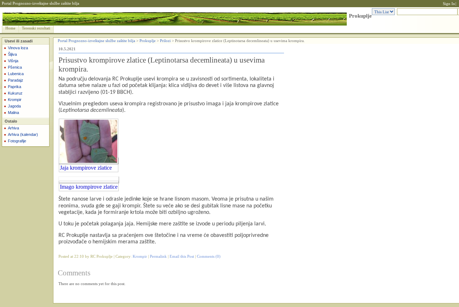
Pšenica (15, 67)
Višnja (13, 61)
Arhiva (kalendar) (23, 134)
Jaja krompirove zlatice (86, 168)
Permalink (158, 256)
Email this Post (182, 256)
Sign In (449, 4)
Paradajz (15, 80)
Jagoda (14, 106)
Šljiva (12, 54)
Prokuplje (360, 16)
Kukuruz (15, 93)
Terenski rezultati (36, 28)
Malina (13, 112)
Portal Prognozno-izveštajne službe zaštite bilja (40, 3)
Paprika (14, 86)
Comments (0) (209, 256)
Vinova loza (18, 48)
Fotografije (17, 141)
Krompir (15, 99)
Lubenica (16, 74)
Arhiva (13, 128)
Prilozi (165, 41)
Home (10, 28)
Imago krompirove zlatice (89, 187)
